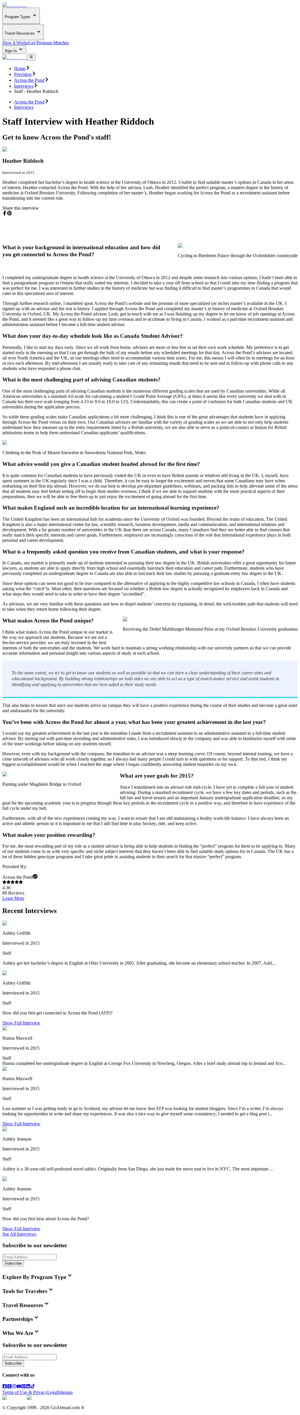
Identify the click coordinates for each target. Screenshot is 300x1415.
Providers (23, 74)
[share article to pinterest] (9, 213)
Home (19, 68)
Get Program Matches (48, 42)
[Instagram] (14, 1387)
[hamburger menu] (31, 57)
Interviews (23, 86)
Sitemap (65, 1392)
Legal (52, 1392)
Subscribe (13, 1263)
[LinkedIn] (28, 1387)
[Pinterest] (23, 1387)
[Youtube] (18, 1387)
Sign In (11, 51)
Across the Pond (29, 80)
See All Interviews (19, 1233)
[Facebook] (4, 1387)
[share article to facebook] (4, 213)
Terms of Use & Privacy (24, 1392)
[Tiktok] (32, 1387)
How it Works (15, 42)
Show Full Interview (21, 1022)
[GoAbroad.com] (14, 4)
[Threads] (9, 1387)
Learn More (13, 898)
